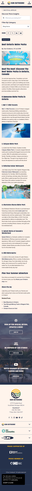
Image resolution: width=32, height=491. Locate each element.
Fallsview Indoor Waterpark (10, 172)
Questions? (16, 408)
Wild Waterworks (7, 259)
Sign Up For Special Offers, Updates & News (16, 326)
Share (4, 33)
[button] (16, 332)
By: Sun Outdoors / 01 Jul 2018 (11, 49)
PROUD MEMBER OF (16, 459)
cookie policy (14, 479)
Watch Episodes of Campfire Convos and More (16, 370)
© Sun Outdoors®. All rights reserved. (16, 472)
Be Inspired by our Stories (16, 348)
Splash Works (6, 237)
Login (29, 3)
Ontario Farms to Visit (10, 308)
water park (21, 211)
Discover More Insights (10, 14)
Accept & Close (8, 482)
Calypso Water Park (8, 150)
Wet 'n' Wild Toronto (8, 109)
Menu (2, 3)
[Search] (3, 18)
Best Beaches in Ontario (11, 302)
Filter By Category (9, 22)
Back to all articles (10, 10)
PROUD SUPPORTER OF (16, 446)
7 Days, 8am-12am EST (16, 412)
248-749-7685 (16, 410)
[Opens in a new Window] (8, 33)
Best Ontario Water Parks (14, 44)
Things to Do (6, 39)
